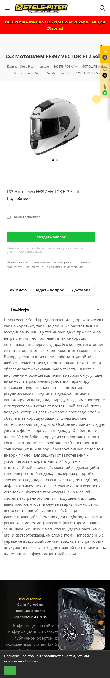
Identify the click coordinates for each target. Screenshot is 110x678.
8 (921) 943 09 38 (34, 617)
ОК (10, 670)
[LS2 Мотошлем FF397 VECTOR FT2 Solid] (55, 126)
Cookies (31, 661)
